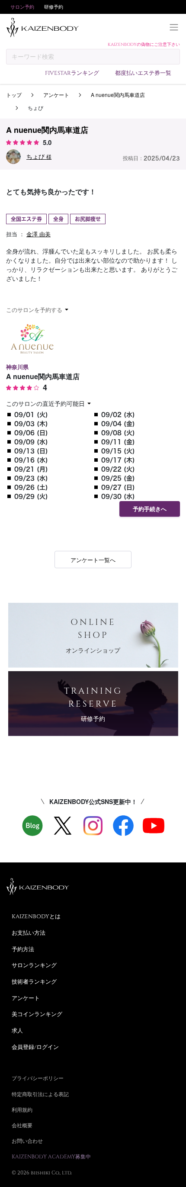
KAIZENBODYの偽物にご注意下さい (144, 44)
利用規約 (22, 1110)
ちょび (38, 156)
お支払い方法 (28, 932)
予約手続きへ (150, 509)
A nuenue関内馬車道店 (118, 94)
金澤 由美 (38, 234)
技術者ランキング (34, 981)
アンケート (56, 94)
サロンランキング (34, 965)
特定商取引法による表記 (40, 1094)
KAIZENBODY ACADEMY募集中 (51, 1156)
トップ (14, 94)
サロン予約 (22, 7)
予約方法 (23, 949)
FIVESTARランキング (72, 72)
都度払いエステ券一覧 (143, 72)
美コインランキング (37, 1013)
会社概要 (22, 1125)
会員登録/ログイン (35, 1046)
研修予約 (53, 7)
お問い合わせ (27, 1141)
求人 (17, 1030)
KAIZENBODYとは (36, 916)
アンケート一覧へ (93, 560)
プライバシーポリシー (38, 1078)
